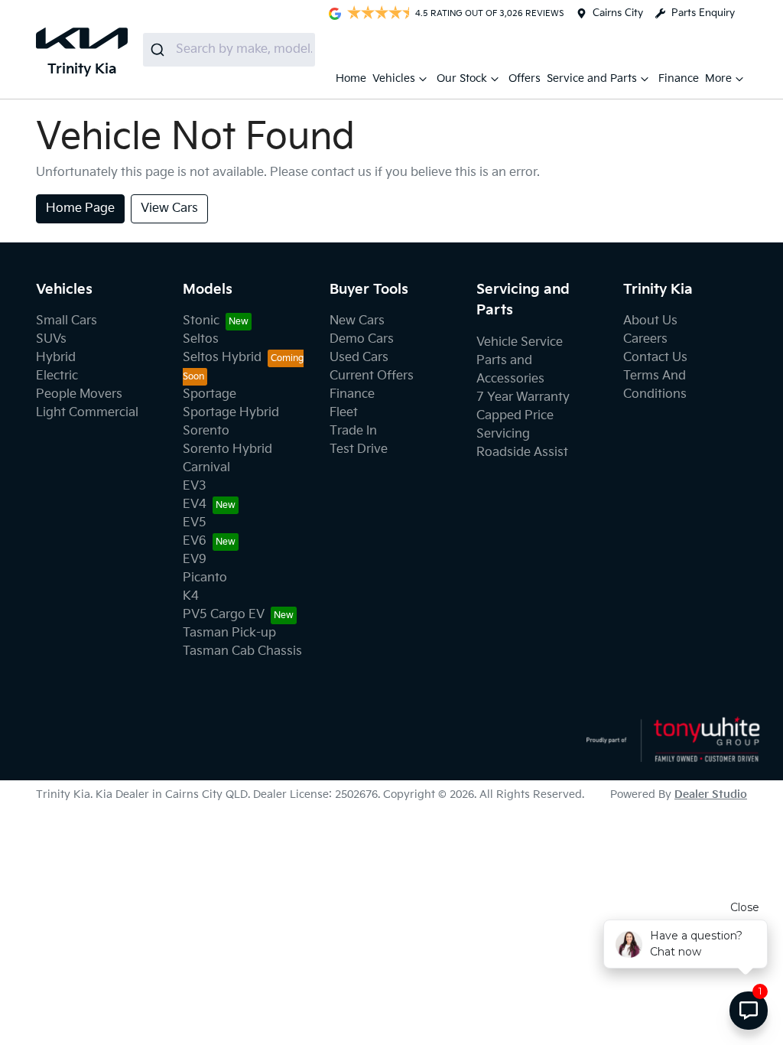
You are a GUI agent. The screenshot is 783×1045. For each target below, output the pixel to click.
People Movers (79, 394)
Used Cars (359, 357)
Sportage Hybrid (231, 412)
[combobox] (229, 50)
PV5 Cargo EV (224, 614)
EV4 (194, 504)
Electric (57, 376)
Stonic (201, 321)
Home (351, 78)
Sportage (209, 394)
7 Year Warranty (523, 397)
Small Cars (66, 321)
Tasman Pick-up (229, 633)
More (718, 78)
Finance (678, 78)
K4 (191, 596)
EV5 (194, 523)
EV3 (194, 486)
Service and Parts (592, 78)
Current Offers (372, 376)
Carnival (206, 468)
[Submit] (159, 50)
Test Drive (359, 449)
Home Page (80, 208)
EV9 (194, 559)
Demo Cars (362, 339)
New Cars (357, 321)
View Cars (169, 208)
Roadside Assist (522, 452)
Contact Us (655, 357)
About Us (650, 321)
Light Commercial (87, 412)
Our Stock (462, 78)
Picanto (205, 578)
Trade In (353, 431)
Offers (524, 78)
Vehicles (393, 78)
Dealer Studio (710, 794)
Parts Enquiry (703, 13)
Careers (645, 339)
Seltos (201, 339)
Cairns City (618, 13)
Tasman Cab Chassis (242, 651)
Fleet (344, 412)
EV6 (194, 541)
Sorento (206, 431)
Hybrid (56, 357)
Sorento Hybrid (227, 449)
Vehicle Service (519, 342)
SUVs (51, 339)
